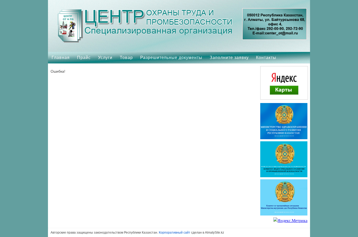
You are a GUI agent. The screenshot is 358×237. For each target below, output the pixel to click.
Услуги (105, 57)
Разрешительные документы (171, 57)
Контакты (266, 57)
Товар (126, 57)
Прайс (84, 57)
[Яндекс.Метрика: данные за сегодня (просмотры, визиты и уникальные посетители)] (290, 220)
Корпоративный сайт (174, 232)
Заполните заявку (229, 57)
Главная (61, 57)
